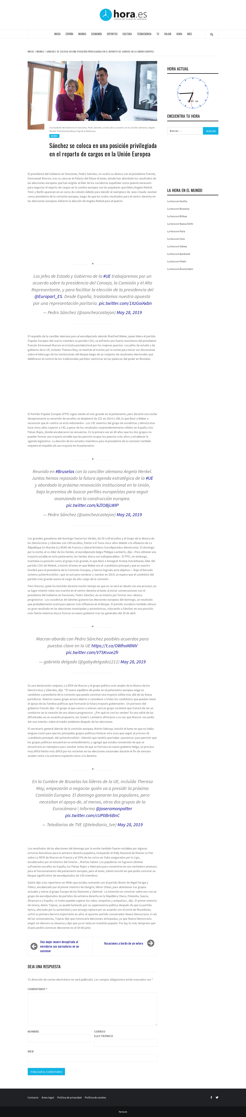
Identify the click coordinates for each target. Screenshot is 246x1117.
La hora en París (176, 231)
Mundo (82, 34)
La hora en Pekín (176, 261)
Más (189, 34)
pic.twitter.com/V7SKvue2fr (92, 652)
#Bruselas (65, 471)
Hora (179, 34)
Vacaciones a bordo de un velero (123, 943)
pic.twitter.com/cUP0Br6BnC (92, 815)
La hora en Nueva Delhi (180, 223)
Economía (96, 34)
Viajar (167, 34)
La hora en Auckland (178, 254)
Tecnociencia (144, 34)
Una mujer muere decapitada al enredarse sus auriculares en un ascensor (59, 946)
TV (157, 34)
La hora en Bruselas (178, 208)
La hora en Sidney (177, 246)
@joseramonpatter (114, 808)
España (69, 34)
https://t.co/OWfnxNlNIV (114, 646)
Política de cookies (95, 1097)
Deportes (112, 34)
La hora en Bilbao (177, 216)
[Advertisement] (92, 229)
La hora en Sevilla (177, 201)
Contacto (33, 1097)
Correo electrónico (102, 1034)
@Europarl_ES (48, 296)
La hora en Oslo (176, 238)
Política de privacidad (69, 1097)
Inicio (57, 34)
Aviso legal (48, 1097)
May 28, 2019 (129, 312)
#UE (107, 276)
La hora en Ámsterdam (180, 269)
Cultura (127, 34)
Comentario (37, 989)
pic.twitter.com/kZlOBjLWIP (92, 505)
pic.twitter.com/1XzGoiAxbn (125, 303)
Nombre (33, 1031)
